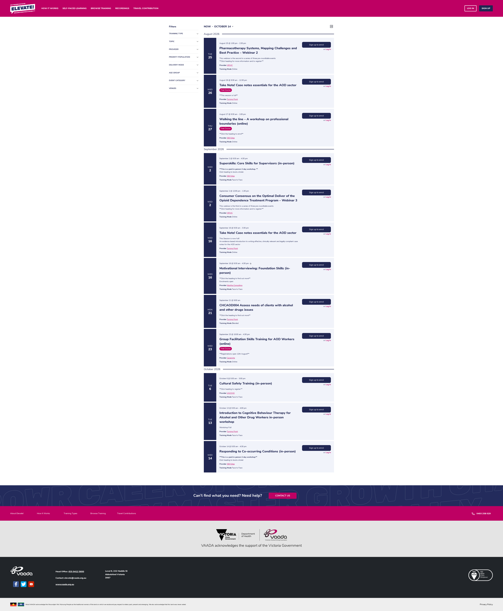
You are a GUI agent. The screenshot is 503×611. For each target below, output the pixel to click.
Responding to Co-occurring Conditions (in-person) (257, 451)
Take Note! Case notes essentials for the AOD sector (257, 85)
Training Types (70, 513)
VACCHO (231, 393)
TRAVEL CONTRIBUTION (145, 8)
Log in (470, 8)
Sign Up (486, 8)
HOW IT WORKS (49, 8)
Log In (328, 49)
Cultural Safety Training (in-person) (245, 383)
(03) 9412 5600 (76, 571)
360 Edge (231, 138)
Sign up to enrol (316, 44)
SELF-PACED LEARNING (74, 8)
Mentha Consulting (234, 285)
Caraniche (231, 358)
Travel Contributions (126, 513)
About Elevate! (17, 513)
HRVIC (230, 65)
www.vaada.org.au (65, 584)
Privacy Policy (486, 604)
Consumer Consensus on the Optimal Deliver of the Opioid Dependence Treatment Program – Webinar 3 (258, 198)
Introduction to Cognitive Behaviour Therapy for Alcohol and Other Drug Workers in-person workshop (255, 417)
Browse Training (98, 513)
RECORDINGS (122, 8)
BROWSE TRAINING (101, 8)
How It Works (43, 513)
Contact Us (282, 495)
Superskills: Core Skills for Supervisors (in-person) (256, 163)
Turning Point (232, 99)
